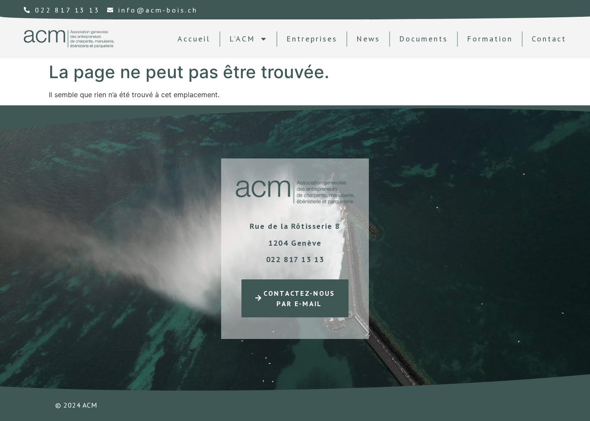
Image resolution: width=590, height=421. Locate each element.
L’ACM (242, 39)
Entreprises (311, 39)
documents (423, 39)
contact (549, 39)
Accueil (194, 39)
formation (490, 39)
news (368, 39)
